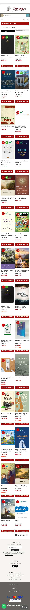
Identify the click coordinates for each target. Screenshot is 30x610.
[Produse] (2, 20)
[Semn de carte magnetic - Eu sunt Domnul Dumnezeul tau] (8, 329)
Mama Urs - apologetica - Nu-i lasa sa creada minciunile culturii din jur (22, 414)
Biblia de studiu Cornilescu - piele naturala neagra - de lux (8, 56)
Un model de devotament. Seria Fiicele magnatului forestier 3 (22, 270)
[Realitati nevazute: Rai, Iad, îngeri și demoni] (22, 185)
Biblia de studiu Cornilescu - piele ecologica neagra (5, 307)
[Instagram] (16, 566)
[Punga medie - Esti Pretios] (22, 329)
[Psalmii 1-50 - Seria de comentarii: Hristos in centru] (22, 474)
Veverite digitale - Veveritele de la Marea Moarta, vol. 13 (21, 234)
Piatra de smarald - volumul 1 (6, 521)
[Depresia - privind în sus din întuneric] (22, 149)
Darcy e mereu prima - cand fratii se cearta (6, 450)
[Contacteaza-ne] (24, 19)
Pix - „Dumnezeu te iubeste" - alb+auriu (20, 126)
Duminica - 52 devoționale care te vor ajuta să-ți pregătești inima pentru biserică (7, 91)
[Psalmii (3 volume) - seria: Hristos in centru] (22, 79)
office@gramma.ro (16, 579)
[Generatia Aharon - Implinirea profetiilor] (22, 294)
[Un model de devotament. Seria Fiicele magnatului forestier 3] (22, 258)
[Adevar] (22, 509)
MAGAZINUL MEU (14, 585)
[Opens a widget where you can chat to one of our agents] (24, 607)
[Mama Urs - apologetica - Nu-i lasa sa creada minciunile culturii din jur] (22, 401)
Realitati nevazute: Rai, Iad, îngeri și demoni (21, 197)
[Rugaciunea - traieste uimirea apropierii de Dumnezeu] (22, 437)
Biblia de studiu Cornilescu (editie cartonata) (5, 161)
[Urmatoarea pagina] (27, 535)
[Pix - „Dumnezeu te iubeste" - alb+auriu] (22, 114)
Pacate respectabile (6, 413)
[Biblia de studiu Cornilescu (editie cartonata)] (8, 149)
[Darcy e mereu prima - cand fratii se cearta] (8, 437)
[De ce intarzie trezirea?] (22, 365)
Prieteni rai (4, 485)
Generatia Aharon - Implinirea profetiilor (20, 306)
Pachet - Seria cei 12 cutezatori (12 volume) (21, 56)
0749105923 (15, 577)
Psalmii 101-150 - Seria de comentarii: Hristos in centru (7, 197)
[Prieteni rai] (8, 473)
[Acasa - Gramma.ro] (15, 9)
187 (24, 535)
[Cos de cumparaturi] (28, 19)
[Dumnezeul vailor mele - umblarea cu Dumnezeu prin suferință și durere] (8, 221)
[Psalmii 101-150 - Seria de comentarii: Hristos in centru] (8, 185)
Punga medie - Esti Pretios (22, 340)
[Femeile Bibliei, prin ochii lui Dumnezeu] (8, 258)
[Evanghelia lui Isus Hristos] (8, 115)
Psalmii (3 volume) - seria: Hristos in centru (22, 91)
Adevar (17, 520)
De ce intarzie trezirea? (21, 377)
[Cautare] (27, 15)
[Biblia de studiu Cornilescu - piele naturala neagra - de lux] (8, 44)
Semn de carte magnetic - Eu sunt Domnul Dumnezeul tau (7, 341)
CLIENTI (14, 588)
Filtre (8, 31)
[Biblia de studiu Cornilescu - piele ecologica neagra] (8, 294)
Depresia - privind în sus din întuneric (21, 161)
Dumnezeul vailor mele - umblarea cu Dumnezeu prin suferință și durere (7, 234)
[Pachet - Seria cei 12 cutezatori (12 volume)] (22, 44)
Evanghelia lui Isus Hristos (7, 126)
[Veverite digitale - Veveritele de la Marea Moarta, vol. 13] (22, 222)
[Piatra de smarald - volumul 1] (8, 509)
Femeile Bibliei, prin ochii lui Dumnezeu (7, 270)
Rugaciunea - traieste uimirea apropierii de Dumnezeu (20, 450)
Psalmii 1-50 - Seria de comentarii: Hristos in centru (21, 486)
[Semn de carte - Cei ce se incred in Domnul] (8, 365)
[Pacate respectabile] (8, 401)
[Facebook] (13, 566)
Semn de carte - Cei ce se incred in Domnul (7, 377)
